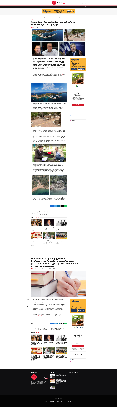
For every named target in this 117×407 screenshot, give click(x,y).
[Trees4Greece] (77, 80)
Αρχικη (46, 401)
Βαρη (32, 19)
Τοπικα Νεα (46, 6)
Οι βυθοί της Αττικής (54, 211)
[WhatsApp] (28, 67)
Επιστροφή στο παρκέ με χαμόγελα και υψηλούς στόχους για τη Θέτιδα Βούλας (61, 241)
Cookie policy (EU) (52, 401)
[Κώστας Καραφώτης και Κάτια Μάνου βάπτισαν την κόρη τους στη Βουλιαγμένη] (49, 235)
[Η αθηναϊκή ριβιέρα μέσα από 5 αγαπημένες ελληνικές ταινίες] (61, 222)
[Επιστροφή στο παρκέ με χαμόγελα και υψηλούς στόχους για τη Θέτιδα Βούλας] (61, 235)
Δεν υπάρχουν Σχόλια (48, 27)
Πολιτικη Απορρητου (61, 401)
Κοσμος (55, 6)
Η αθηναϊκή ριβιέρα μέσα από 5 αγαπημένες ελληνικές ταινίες (61, 228)
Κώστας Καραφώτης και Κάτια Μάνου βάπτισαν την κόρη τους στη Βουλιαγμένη (48, 241)
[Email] (28, 65)
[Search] (85, 7)
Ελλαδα (51, 6)
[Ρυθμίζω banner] (58, 11)
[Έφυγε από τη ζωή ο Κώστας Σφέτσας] (49, 222)
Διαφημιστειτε (69, 401)
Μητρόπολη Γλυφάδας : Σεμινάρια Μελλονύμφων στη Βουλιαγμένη (36, 228)
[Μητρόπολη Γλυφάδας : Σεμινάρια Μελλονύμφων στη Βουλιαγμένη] (36, 222)
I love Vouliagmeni (36, 27)
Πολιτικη (60, 6)
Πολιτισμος (71, 6)
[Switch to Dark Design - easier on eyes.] (84, 6)
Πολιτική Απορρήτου (75, 349)
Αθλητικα (66, 6)
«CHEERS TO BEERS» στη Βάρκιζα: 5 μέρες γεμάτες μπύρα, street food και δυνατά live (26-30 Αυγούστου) (35, 242)
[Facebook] (28, 60)
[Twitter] (28, 63)
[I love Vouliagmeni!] (58, 3)
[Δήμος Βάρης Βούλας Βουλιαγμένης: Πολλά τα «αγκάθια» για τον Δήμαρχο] (58, 42)
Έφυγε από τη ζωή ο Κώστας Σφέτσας (48, 228)
